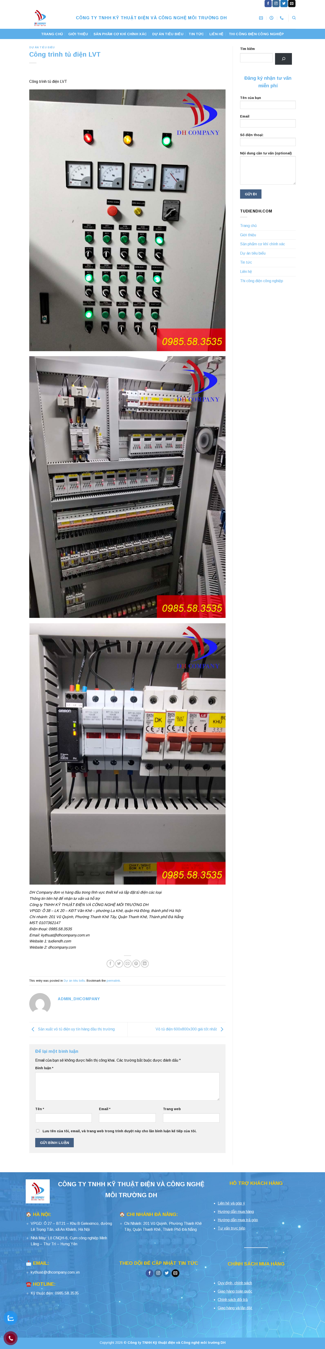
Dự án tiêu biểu (167, 34)
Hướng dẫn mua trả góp (238, 1220)
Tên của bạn (250, 98)
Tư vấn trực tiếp (231, 1228)
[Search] (294, 17)
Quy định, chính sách (235, 1283)
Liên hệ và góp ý (231, 1203)
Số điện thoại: (251, 135)
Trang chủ (52, 34)
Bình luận (44, 1068)
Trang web (172, 1109)
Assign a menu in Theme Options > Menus (232, 3)
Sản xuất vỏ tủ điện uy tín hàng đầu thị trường (76, 1029)
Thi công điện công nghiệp (256, 34)
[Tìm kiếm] (283, 59)
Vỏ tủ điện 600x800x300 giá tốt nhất (187, 1029)
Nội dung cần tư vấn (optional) (266, 153)
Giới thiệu (78, 34)
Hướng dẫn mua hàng (236, 1212)
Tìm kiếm (247, 49)
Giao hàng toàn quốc (235, 1291)
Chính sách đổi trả (233, 1300)
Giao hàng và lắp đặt (235, 1308)
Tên (39, 1109)
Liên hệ (216, 34)
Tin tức (196, 34)
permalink (113, 980)
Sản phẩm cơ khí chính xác (120, 34)
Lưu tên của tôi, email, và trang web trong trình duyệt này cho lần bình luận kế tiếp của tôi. (120, 1131)
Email (104, 1109)
